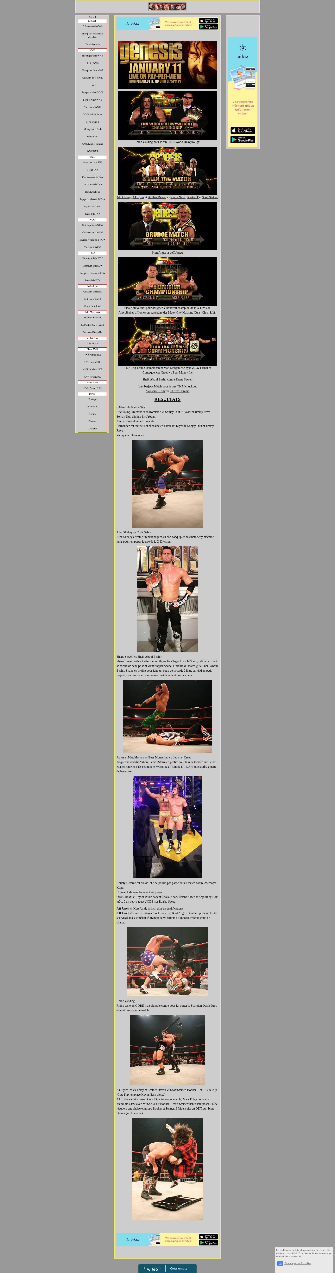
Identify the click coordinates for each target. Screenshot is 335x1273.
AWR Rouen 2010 (92, 376)
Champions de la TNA (92, 177)
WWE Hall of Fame (92, 114)
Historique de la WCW (92, 225)
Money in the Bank (92, 129)
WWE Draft (92, 136)
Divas (92, 85)
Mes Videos (92, 343)
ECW (92, 253)
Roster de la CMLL (92, 299)
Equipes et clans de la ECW (92, 273)
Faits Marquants (92, 312)
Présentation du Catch (93, 26)
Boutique (92, 399)
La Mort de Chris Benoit (92, 325)
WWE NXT (92, 151)
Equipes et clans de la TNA (92, 199)
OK (280, 1263)
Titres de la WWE (92, 107)
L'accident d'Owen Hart (92, 332)
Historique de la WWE (92, 55)
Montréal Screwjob (92, 317)
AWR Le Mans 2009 (92, 369)
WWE (92, 50)
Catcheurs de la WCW (92, 232)
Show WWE (92, 382)
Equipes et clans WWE (92, 92)
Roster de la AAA (92, 306)
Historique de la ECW (92, 258)
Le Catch (92, 21)
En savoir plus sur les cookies (297, 1263)
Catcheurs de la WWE (92, 77)
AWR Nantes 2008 (92, 354)
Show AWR (92, 349)
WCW (92, 219)
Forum (92, 414)
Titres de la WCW (92, 247)
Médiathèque (92, 338)
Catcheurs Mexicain (92, 291)
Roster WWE (92, 63)
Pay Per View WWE (92, 99)
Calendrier (92, 428)
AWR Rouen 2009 (92, 362)
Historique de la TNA (93, 162)
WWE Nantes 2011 (92, 388)
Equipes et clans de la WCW (92, 240)
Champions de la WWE (92, 70)
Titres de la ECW (92, 280)
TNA (92, 157)
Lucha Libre (92, 286)
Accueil (92, 17)
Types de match (92, 44)
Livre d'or (92, 406)
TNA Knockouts (92, 192)
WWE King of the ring (92, 144)
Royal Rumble (92, 122)
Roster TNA (92, 169)
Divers (92, 393)
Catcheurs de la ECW (92, 265)
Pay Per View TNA (93, 206)
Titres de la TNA (92, 214)
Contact (92, 421)
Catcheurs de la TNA (92, 184)
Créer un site (178, 1268)
